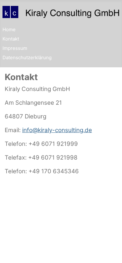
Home (9, 29)
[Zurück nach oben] (111, 252)
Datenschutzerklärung (27, 57)
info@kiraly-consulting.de (57, 130)
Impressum (15, 48)
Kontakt (11, 39)
